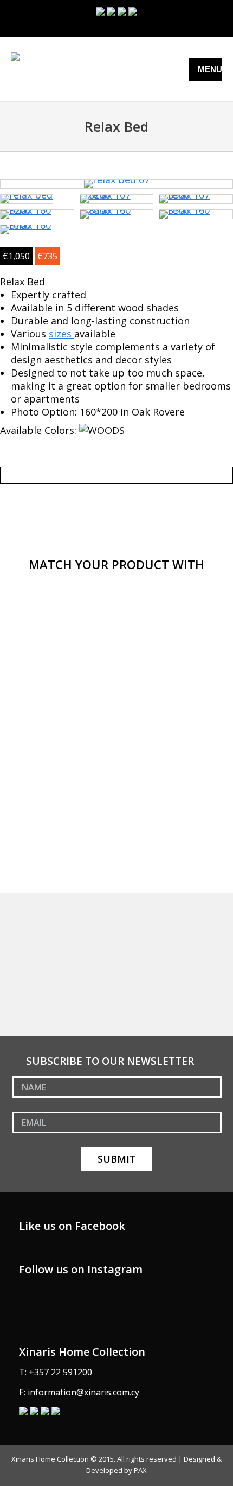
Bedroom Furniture (52, 919)
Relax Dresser (44, 619)
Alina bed (34, 665)
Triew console (44, 804)
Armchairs (35, 1009)
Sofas (27, 901)
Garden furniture (48, 991)
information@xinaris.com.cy (83, 1392)
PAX (140, 1470)
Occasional (36, 1027)
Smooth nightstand (56, 757)
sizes (61, 333)
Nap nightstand (48, 711)
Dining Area (38, 937)
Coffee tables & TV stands (65, 973)
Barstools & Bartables (57, 955)
